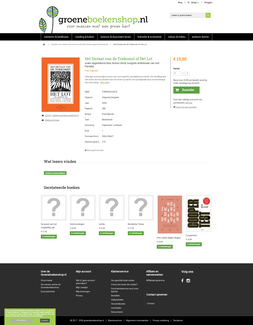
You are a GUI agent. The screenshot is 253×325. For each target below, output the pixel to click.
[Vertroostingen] (83, 208)
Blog (180, 2)
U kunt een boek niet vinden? (124, 284)
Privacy (79, 295)
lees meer (105, 82)
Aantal (176, 68)
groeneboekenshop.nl (94, 320)
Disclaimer (178, 320)
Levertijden (116, 308)
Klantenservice (115, 320)
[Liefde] (112, 208)
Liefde (102, 224)
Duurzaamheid (48, 291)
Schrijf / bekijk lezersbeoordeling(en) (62, 115)
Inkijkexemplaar (52, 120)
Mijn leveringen (83, 291)
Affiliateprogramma (155, 280)
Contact (150, 303)
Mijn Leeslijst (82, 287)
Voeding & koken (84, 36)
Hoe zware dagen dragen (169, 237)
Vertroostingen (77, 224)
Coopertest (191, 235)
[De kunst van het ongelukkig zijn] (54, 208)
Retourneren (117, 312)
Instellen (45, 320)
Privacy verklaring (161, 320)
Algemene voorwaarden (137, 320)
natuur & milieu (176, 36)
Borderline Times (136, 224)
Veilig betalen (117, 300)
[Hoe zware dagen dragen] (170, 214)
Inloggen (208, 2)
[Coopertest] (199, 213)
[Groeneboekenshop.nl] (93, 19)
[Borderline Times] (141, 208)
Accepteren (21, 320)
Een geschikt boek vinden (122, 280)
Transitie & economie (149, 36)
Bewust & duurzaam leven (116, 36)
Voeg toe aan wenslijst (186, 107)
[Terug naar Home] (44, 44)
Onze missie (46, 280)
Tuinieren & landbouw (56, 36)
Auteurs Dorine (200, 36)
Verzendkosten (118, 304)
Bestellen (115, 295)
